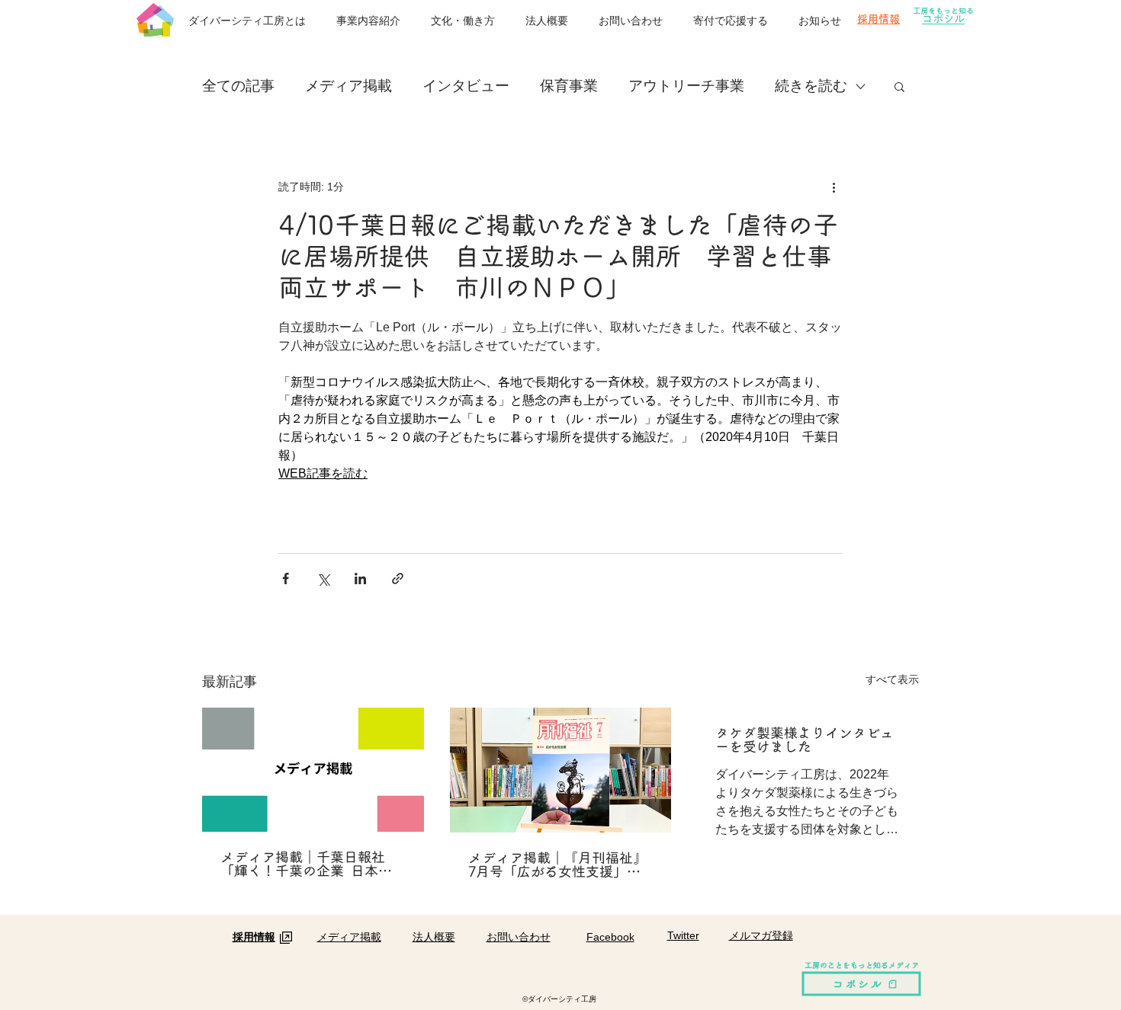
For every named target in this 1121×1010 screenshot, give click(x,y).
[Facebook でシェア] (285, 578)
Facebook (610, 937)
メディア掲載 (348, 86)
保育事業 (569, 86)
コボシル (943, 19)
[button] (899, 86)
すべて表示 (892, 679)
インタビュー (465, 86)
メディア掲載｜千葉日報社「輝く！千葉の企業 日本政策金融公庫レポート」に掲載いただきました (309, 863)
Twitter (683, 935)
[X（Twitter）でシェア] (323, 578)
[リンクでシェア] (397, 578)
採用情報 (878, 19)
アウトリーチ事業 (686, 86)
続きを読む (811, 86)
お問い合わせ (519, 937)
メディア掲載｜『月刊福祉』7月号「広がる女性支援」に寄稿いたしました (557, 864)
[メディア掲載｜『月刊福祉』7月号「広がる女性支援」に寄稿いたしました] (561, 770)
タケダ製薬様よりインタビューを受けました (804, 739)
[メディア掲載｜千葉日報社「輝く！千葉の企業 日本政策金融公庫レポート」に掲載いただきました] (313, 770)
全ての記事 (238, 86)
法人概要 (434, 937)
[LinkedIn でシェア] (360, 578)
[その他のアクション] (833, 186)
